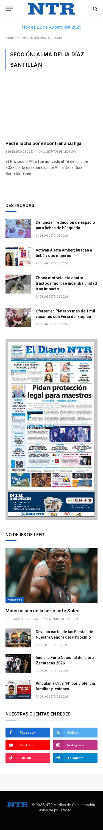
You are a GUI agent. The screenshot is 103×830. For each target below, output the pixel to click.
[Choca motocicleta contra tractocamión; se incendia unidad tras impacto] (18, 284)
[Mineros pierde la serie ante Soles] (51, 575)
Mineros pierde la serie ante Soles (42, 610)
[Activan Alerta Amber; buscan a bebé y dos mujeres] (18, 256)
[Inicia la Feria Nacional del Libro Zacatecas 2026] (18, 663)
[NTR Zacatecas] (51, 9)
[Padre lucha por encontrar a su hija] (51, 108)
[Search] (95, 9)
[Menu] (9, 9)
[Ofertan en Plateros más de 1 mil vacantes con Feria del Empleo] (18, 317)
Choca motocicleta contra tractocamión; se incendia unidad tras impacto (66, 283)
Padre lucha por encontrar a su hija (43, 143)
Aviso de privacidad (55, 810)
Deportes (15, 600)
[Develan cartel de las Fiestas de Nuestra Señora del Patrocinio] (18, 637)
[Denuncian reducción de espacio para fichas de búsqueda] (18, 228)
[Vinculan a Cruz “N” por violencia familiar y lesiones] (18, 689)
